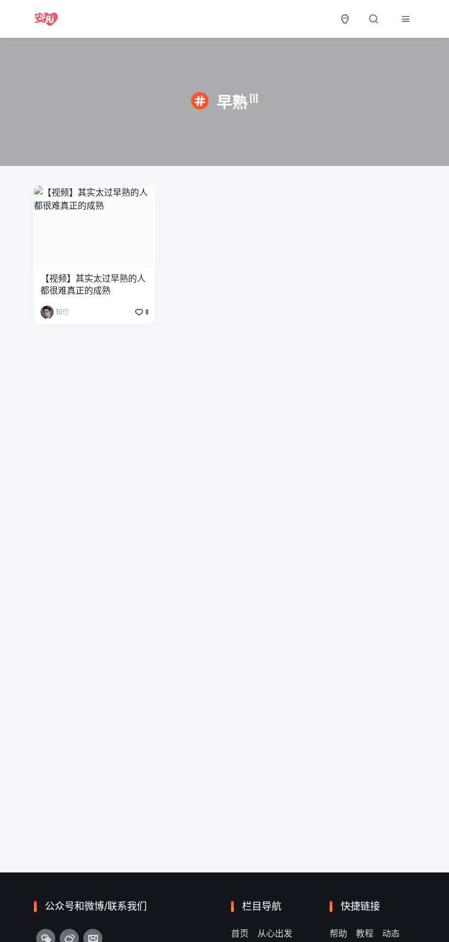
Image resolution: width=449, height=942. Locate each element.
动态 (391, 933)
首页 (240, 933)
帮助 (338, 933)
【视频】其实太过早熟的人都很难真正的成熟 (93, 284)
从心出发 (274, 933)
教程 (364, 933)
